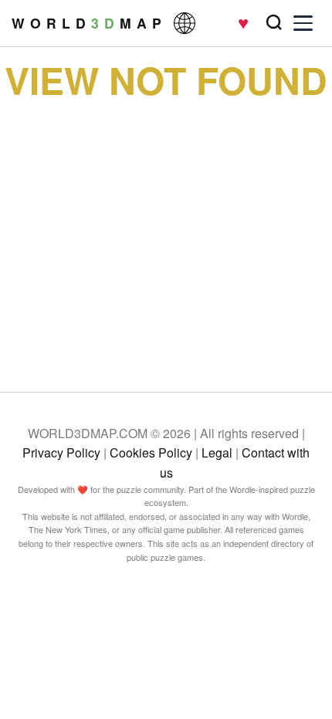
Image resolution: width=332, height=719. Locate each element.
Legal (217, 452)
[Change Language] (184, 23)
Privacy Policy (61, 452)
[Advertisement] (166, 234)
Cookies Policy (151, 452)
